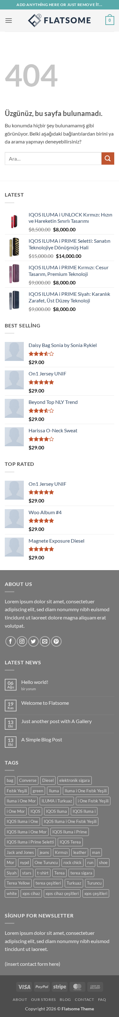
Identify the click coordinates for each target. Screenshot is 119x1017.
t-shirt (43, 872)
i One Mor (16, 811)
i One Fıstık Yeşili (93, 800)
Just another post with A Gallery (56, 721)
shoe (103, 862)
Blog (65, 999)
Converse (27, 780)
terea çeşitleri (48, 883)
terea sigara (81, 872)
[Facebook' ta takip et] (10, 641)
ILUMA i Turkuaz (57, 800)
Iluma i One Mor (21, 800)
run (90, 862)
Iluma (54, 790)
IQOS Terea (70, 841)
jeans (44, 852)
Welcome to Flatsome (45, 703)
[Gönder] (108, 158)
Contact (84, 999)
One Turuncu (46, 862)
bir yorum (28, 689)
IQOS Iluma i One (22, 821)
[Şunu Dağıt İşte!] (59, 20)
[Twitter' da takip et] (33, 641)
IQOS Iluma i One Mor (27, 831)
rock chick (72, 862)
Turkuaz (74, 883)
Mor (10, 862)
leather (79, 852)
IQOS (35, 811)
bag (10, 780)
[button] (8, 20)
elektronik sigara (74, 780)
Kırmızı (61, 852)
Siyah (12, 872)
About (20, 999)
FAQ (102, 999)
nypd (24, 862)
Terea (59, 872)
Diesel (48, 780)
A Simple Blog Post (41, 739)
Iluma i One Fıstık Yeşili (86, 790)
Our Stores (43, 999)
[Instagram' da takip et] (22, 641)
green (38, 790)
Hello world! (34, 682)
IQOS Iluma (56, 811)
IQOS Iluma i (84, 811)
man (96, 852)
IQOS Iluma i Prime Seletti (30, 841)
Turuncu (94, 883)
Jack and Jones (20, 852)
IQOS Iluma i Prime (69, 831)
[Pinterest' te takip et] (56, 641)
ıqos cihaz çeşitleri (62, 893)
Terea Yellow (18, 883)
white (12, 893)
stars (26, 872)
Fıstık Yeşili (17, 790)
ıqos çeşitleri (95, 893)
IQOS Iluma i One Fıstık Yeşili (70, 821)
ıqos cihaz (31, 893)
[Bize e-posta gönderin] (45, 641)
